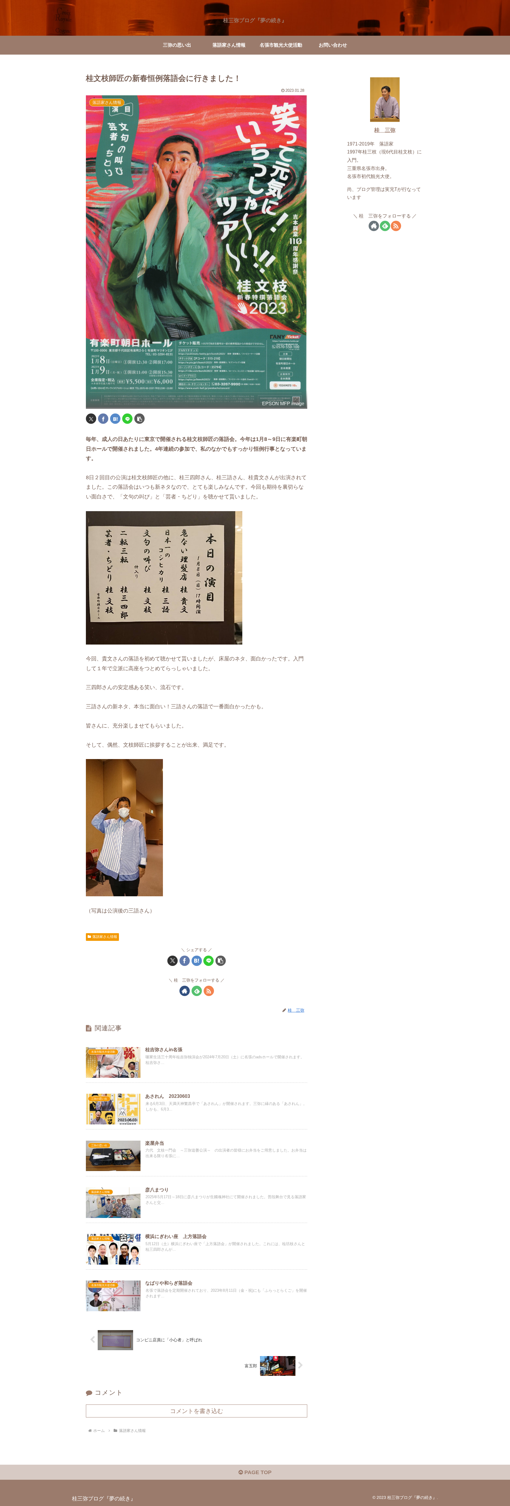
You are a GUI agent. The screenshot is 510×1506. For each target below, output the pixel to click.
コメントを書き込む (196, 1411)
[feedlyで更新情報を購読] (197, 991)
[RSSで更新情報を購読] (209, 991)
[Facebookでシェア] (103, 418)
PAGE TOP (257, 1472)
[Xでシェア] (91, 418)
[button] (139, 418)
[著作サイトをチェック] (184, 991)
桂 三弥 (384, 130)
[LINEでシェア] (127, 418)
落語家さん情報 (104, 937)
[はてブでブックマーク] (115, 418)
